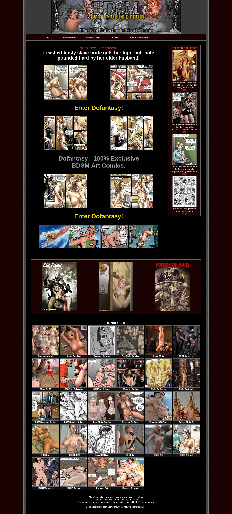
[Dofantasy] (59, 311)
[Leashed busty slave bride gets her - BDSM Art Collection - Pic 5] (65, 191)
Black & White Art (139, 38)
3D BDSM (116, 38)
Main (46, 38)
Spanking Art (93, 38)
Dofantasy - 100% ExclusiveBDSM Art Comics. (98, 162)
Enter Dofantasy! (98, 107)
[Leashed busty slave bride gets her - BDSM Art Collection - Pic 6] (131, 191)
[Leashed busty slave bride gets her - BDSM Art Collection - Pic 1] (65, 82)
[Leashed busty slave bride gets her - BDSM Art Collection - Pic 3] (65, 133)
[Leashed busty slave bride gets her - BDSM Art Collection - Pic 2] (131, 82)
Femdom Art (69, 38)
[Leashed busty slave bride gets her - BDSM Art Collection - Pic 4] (131, 133)
